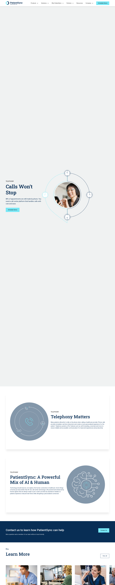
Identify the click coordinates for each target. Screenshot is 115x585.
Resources (80, 3)
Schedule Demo (102, 3)
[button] (34, 3)
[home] (14, 3)
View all (105, 556)
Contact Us (104, 530)
